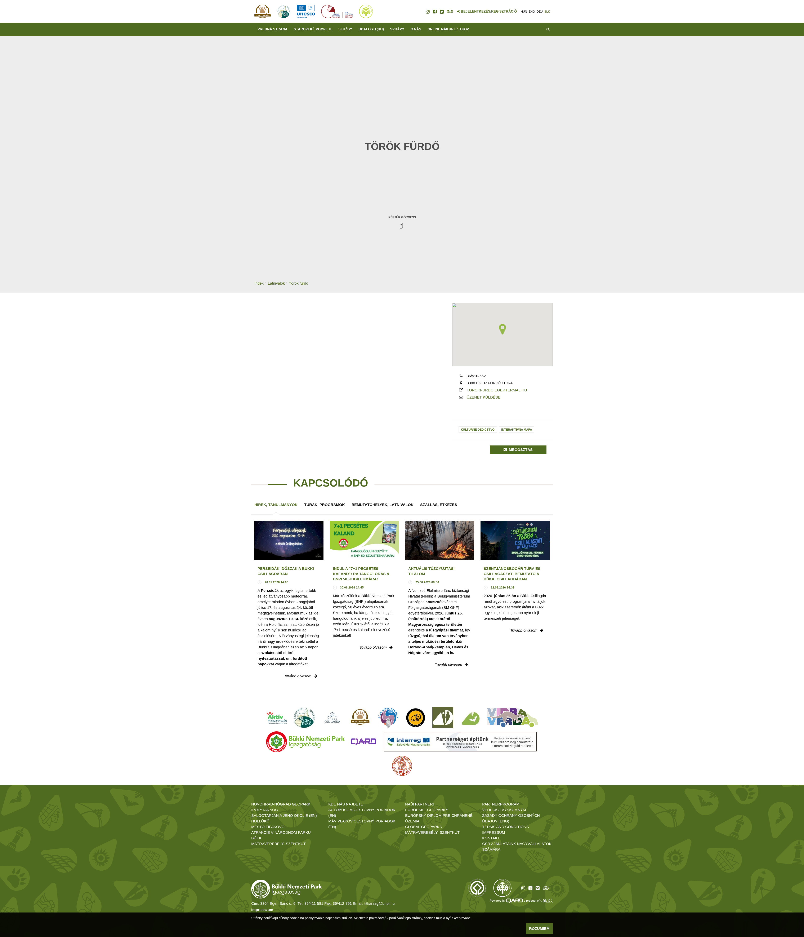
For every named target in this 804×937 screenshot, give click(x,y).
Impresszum (262, 910)
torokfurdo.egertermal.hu (497, 390)
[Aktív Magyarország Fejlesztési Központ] (276, 717)
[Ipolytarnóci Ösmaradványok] (360, 717)
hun (524, 11)
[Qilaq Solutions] (546, 900)
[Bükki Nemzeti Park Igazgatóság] (305, 741)
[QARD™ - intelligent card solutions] (514, 900)
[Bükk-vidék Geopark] (388, 717)
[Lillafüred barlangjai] (470, 717)
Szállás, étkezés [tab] (438, 505)
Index (259, 283)
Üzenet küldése (483, 397)
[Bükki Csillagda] (332, 717)
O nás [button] (416, 29)
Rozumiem (539, 929)
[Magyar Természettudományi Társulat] (402, 765)
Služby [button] (345, 29)
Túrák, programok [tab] (324, 505)
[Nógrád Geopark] (305, 717)
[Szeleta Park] (415, 717)
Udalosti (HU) (371, 29)
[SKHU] (460, 741)
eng (532, 11)
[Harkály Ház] (442, 717)
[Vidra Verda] (512, 717)
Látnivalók (276, 283)
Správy (397, 29)
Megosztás (520, 450)
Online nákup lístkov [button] (448, 29)
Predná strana (272, 29)
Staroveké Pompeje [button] (313, 29)
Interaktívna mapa (516, 429)
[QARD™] (363, 741)
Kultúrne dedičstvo (478, 429)
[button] (502, 329)
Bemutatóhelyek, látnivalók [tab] (383, 505)
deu (540, 11)
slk (547, 11)
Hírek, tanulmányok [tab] (276, 505)
